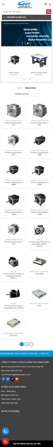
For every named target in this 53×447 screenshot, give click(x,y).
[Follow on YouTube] (17, 379)
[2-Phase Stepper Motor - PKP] (39, 110)
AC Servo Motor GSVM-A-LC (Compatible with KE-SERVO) (13, 276)
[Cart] (45, 4)
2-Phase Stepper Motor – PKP (39, 124)
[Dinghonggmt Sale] (25, 4)
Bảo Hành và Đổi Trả (9, 395)
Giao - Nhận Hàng (8, 391)
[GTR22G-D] (13, 322)
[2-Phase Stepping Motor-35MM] (39, 169)
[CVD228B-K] (39, 261)
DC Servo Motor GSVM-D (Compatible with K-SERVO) (13, 307)
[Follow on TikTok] (12, 379)
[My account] (50, 4)
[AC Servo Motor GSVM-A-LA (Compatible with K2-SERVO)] (39, 229)
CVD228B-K (39, 274)
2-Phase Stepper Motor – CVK (13, 124)
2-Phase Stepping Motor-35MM (39, 183)
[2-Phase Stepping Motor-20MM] (39, 140)
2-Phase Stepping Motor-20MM (39, 154)
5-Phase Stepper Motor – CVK (13, 243)
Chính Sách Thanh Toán (11, 399)
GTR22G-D (14, 335)
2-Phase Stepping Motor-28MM (13, 183)
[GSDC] (39, 293)
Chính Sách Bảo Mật (9, 403)
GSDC (39, 306)
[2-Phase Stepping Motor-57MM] (39, 199)
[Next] (50, 64)
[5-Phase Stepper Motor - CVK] (13, 229)
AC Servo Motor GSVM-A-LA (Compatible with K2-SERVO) (39, 244)
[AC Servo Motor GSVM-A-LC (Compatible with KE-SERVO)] (13, 261)
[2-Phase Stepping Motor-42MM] (13, 199)
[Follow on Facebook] (3, 379)
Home (19, 88)
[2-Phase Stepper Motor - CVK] (13, 110)
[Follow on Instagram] (8, 379)
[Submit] (48, 11)
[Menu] (3, 4)
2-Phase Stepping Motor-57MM (39, 213)
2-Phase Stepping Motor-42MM (13, 213)
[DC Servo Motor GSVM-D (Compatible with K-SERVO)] (13, 293)
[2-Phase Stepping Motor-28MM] (13, 169)
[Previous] (3, 64)
